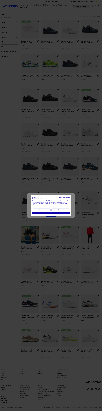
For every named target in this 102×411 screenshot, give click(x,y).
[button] (35, 197)
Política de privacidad (64, 197)
